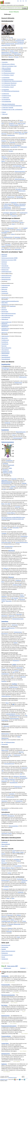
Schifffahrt (14, 684)
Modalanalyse (4, 953)
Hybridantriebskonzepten (18, 618)
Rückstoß (16, 670)
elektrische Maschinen (20, 205)
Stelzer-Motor (4, 302)
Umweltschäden (20, 878)
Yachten (3, 601)
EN (20, 1)
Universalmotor (4, 265)
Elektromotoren (17, 53)
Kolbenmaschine (5, 336)
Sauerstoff (17, 506)
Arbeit (22, 40)
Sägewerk (3, 925)
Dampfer (11, 151)
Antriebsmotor (4, 976)
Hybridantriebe (19, 196)
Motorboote (22, 599)
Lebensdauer (17, 237)
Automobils (13, 478)
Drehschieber (16, 527)
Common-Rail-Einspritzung (21, 542)
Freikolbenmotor (5, 340)
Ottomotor (3, 156)
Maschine (11, 56)
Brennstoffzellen (18, 865)
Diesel (9, 503)
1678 (2, 123)
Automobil (5, 158)
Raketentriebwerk (5, 353)
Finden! (25, 8)
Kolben (10, 468)
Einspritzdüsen (24, 536)
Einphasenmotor (5, 1015)
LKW (12, 598)
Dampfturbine (5, 430)
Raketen (16, 642)
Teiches (15, 921)
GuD (26, 715)
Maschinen (21, 751)
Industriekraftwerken (10, 713)
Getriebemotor (4, 958)
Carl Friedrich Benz (17, 165)
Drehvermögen (4, 947)
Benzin (3, 503)
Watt (11, 214)
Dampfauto (11, 123)
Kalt (2, 742)
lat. (7, 39)
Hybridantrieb (4, 842)
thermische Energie (9, 43)
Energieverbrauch (5, 880)
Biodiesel (19, 860)
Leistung (13, 234)
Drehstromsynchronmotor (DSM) (8, 259)
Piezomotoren (4, 809)
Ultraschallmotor (5, 349)
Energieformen (20, 42)
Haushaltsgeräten (14, 782)
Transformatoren (23, 212)
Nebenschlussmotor (5, 277)
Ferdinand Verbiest (13, 125)
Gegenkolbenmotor (5, 317)
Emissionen (7, 231)
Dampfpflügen (18, 145)
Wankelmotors (4, 326)
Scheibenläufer (4, 293)
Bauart (7, 702)
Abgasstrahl (23, 676)
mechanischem (19, 801)
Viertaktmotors (9, 460)
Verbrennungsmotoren (6, 53)
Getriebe (12, 50)
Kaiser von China (21, 123)
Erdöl (14, 850)
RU (18, 1)
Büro (9, 756)
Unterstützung (10, 1077)
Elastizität (3, 949)
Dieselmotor (4, 309)
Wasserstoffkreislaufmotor (7, 315)
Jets (14, 672)
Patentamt (23, 167)
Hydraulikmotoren (5, 814)
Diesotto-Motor (4, 311)
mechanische (18, 40)
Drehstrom (5, 205)
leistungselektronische (9, 763)
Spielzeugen (14, 202)
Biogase (3, 860)
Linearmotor (4, 256)
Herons (21, 120)
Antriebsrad (22, 968)
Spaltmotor (4, 1064)
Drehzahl (9, 249)
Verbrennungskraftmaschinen (8, 627)
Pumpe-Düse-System (6, 542)
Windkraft (19, 915)
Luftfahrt (14, 664)
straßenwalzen (23, 146)
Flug (16, 599)
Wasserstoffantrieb (5, 844)
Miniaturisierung (18, 786)
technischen (6, 889)
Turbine (14, 434)
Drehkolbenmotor (5, 325)
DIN (3, 770)
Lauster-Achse (5, 1043)
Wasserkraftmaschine (6, 347)
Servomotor (4, 263)
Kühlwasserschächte (7, 472)
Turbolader (3, 533)
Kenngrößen (8, 244)
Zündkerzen (18, 580)
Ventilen (5, 527)
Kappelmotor (4, 291)
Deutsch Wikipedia (14, 11)
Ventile (10, 471)
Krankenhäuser (4, 720)
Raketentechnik (4, 738)
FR (26, 1)
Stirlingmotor (4, 332)
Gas (6, 503)
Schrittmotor (4, 261)
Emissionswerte (21, 190)
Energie (21, 222)
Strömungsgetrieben (13, 826)
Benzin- (22, 594)
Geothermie (7, 422)
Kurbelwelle (5, 463)
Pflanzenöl (3, 859)
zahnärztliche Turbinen (6, 833)
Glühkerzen (5, 568)
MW (13, 704)
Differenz (13, 512)
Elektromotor (4, 254)
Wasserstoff (11, 615)
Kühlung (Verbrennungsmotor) (8, 951)
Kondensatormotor (5, 285)
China (13, 898)
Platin (20, 584)
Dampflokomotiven (5, 146)
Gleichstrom (16, 204)
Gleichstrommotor (5, 267)
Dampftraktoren (14, 146)
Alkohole (3, 867)
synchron (10, 529)
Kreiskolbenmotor (5, 328)
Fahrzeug (22, 596)
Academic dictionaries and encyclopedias (12, 5)
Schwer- (22, 852)
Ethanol (12, 867)
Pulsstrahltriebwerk (5, 359)
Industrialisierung (5, 367)
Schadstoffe (4, 232)
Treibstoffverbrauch (13, 687)
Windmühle (9, 931)
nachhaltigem (17, 859)
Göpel (18, 937)
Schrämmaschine (5, 1053)
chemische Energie (19, 43)
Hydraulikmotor (4, 344)
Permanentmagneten (6, 208)
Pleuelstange (6, 469)
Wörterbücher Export (4, 1079)
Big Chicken (4, 1005)
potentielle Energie (6, 921)
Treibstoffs (24, 483)
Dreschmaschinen (5, 145)
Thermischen (15, 624)
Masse (2, 249)
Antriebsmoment (7, 968)
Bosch (2, 581)
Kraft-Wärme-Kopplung (14, 715)
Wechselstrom (22, 204)
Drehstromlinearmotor (6, 275)
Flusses (24, 921)
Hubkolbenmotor (5, 304)
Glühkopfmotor (4, 319)
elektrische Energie (5, 45)
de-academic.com (5, 2)
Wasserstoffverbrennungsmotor (8, 313)
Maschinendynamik (5, 945)
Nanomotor (4, 345)
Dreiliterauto (20, 892)
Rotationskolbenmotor (6, 322)
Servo (10, 755)
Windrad (10, 928)
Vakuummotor (4, 338)
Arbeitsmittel (4, 615)
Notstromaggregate (14, 718)
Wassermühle (17, 924)
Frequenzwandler (5, 984)
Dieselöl (3, 853)
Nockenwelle (11, 465)
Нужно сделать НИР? (12, 966)
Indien (8, 898)
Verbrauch (18, 229)
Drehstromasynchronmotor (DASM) (9, 258)
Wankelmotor (4, 323)
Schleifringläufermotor (6, 271)
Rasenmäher (9, 601)
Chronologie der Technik (6, 955)
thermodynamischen (6, 483)
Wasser (12, 919)
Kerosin (18, 852)
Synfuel (9, 872)
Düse (12, 676)
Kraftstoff (25, 228)
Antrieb (16, 56)
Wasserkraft (10, 915)
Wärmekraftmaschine (21, 431)
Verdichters (4, 681)
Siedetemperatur (18, 382)
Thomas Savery (17, 132)
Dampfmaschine (11, 135)
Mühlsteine (10, 924)
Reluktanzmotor (5, 269)
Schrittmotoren (17, 755)
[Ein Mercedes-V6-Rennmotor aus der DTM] (7, 34)
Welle (21, 47)
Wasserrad (3, 916)
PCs (14, 781)
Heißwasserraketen (10, 742)
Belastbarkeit (16, 660)
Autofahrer (6, 886)
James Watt (21, 133)
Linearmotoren (14, 52)
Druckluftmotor (4, 342)
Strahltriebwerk (4, 355)
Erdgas (3, 846)
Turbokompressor (18, 632)
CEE (21, 773)
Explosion (13, 486)
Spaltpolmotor (4, 287)
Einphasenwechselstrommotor (8, 1025)
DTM (12, 37)
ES (23, 1)
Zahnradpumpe (10, 815)
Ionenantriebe (4, 744)
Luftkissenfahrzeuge (6, 696)
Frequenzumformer (6, 1036)
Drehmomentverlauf (17, 438)
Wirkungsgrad (10, 228)
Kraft (4, 489)
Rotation (3, 49)
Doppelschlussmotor (6, 279)
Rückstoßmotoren (5, 351)
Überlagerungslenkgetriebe (8, 995)
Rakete (18, 736)
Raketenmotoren (5, 52)
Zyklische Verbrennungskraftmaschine (10, 301)
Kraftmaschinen (14, 220)
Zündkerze (5, 471)
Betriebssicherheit (8, 237)
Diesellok (16, 598)
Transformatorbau (10, 796)
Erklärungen (7, 14)
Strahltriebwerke (5, 673)
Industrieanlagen (23, 778)
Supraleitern (14, 215)
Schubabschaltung (9, 546)
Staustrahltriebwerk (5, 357)
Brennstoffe (18, 189)
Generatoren (23, 208)
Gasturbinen (4, 621)
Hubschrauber (19, 667)
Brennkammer (4, 633)
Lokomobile (12, 142)
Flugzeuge (3, 599)
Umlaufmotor (12, 306)
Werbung (15, 1077)
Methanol (8, 867)
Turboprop (3, 669)
